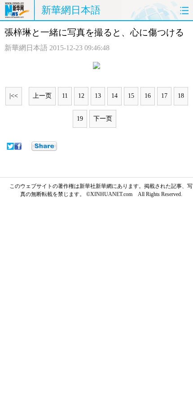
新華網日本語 (71, 10)
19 (80, 118)
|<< (13, 95)
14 (114, 95)
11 (65, 95)
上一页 (42, 95)
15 (131, 95)
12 (81, 95)
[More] (44, 146)
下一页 (102, 118)
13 (98, 95)
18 (181, 95)
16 (148, 95)
